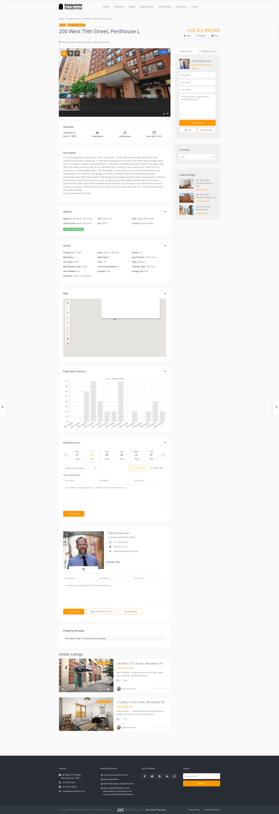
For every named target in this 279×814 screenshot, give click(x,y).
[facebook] (145, 776)
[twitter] (152, 776)
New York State (84, 223)
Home (106, 6)
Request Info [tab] (186, 51)
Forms (195, 6)
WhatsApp (132, 611)
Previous (66, 455)
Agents (132, 6)
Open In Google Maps (73, 229)
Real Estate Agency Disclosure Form (118, 783)
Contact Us (181, 6)
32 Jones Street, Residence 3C (203, 208)
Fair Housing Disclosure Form (115, 775)
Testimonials (165, 6)
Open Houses (147, 6)
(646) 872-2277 (121, 546)
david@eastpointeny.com (126, 551)
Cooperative (71, 18)
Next (163, 455)
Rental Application (111, 779)
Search (201, 783)
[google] (159, 776)
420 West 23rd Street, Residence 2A (206, 196)
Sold (79, 18)
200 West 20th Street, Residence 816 (204, 183)
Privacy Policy (194, 809)
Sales (63, 25)
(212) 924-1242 (121, 542)
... (149, 675)
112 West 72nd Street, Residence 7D (140, 702)
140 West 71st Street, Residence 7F (139, 663)
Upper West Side (101, 42)
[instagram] (174, 776)
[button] (116, 325)
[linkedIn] (167, 776)
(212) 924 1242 (69, 782)
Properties (119, 6)
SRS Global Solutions (156, 809)
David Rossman (118, 533)
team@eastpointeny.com (74, 791)
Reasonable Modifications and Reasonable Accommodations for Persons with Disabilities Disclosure (118, 791)
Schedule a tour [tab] (209, 51)
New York (87, 42)
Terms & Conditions (212, 809)
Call (103, 611)
